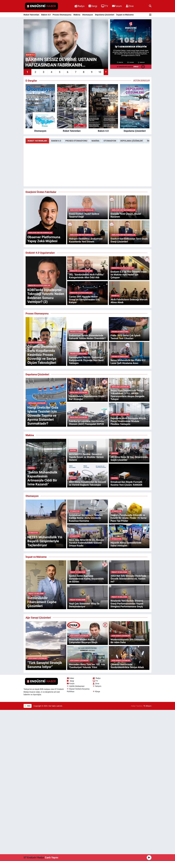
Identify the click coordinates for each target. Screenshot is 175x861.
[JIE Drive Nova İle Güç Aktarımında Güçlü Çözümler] (129, 450)
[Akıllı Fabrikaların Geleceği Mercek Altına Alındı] (129, 293)
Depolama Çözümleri (104, 14)
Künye (97, 691)
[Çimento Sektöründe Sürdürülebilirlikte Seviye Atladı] (129, 658)
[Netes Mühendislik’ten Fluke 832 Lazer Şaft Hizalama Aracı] (129, 354)
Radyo (81, 6)
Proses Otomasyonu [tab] (76, 141)
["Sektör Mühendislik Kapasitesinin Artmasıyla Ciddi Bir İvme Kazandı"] (46, 463)
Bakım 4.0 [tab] (56, 141)
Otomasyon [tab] (110, 141)
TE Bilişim (147, 706)
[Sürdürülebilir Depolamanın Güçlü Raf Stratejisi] (87, 389)
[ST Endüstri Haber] (41, 6)
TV (106, 6)
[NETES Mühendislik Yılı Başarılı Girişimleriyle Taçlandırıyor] (46, 524)
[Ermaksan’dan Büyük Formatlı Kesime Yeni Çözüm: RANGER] (129, 475)
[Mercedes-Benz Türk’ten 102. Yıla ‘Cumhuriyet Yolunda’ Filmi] (87, 658)
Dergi (94, 6)
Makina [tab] (95, 141)
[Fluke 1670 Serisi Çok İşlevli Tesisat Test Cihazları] (129, 329)
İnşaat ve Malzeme (125, 14)
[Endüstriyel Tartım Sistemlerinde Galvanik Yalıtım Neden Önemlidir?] (87, 329)
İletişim (98, 686)
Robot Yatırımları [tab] (37, 141)
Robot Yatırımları (31, 14)
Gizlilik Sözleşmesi (76, 686)
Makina (76, 14)
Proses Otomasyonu (62, 14)
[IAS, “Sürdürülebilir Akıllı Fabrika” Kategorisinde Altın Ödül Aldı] (87, 268)
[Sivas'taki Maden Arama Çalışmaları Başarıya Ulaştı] (87, 633)
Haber (71, 678)
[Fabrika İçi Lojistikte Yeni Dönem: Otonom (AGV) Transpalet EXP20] (87, 414)
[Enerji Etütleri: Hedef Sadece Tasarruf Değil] (87, 207)
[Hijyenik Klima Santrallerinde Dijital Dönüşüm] (129, 536)
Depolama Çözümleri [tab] (131, 141)
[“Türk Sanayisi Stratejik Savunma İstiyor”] (46, 645)
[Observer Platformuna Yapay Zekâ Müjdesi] (46, 219)
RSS (28, 706)
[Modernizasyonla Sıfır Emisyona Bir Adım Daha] (129, 633)
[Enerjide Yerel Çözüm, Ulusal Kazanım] (129, 207)
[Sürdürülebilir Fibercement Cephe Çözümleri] (46, 584)
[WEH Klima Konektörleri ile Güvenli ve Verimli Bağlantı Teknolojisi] (87, 475)
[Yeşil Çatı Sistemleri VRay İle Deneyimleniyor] (87, 597)
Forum (118, 6)
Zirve (131, 6)
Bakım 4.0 (46, 14)
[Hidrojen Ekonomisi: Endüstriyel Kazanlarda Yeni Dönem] (87, 232)
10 (99, 72)
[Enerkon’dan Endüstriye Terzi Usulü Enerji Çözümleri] (129, 232)
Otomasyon (87, 14)
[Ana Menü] (150, 14)
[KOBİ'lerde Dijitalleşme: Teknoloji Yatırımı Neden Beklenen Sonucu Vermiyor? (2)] (46, 280)
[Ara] (150, 6)
